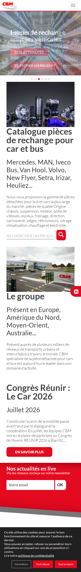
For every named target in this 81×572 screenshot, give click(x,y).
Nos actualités (29, 52)
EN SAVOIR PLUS (29, 452)
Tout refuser (43, 564)
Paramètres (21, 564)
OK (60, 484)
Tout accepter (66, 564)
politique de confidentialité (36, 555)
